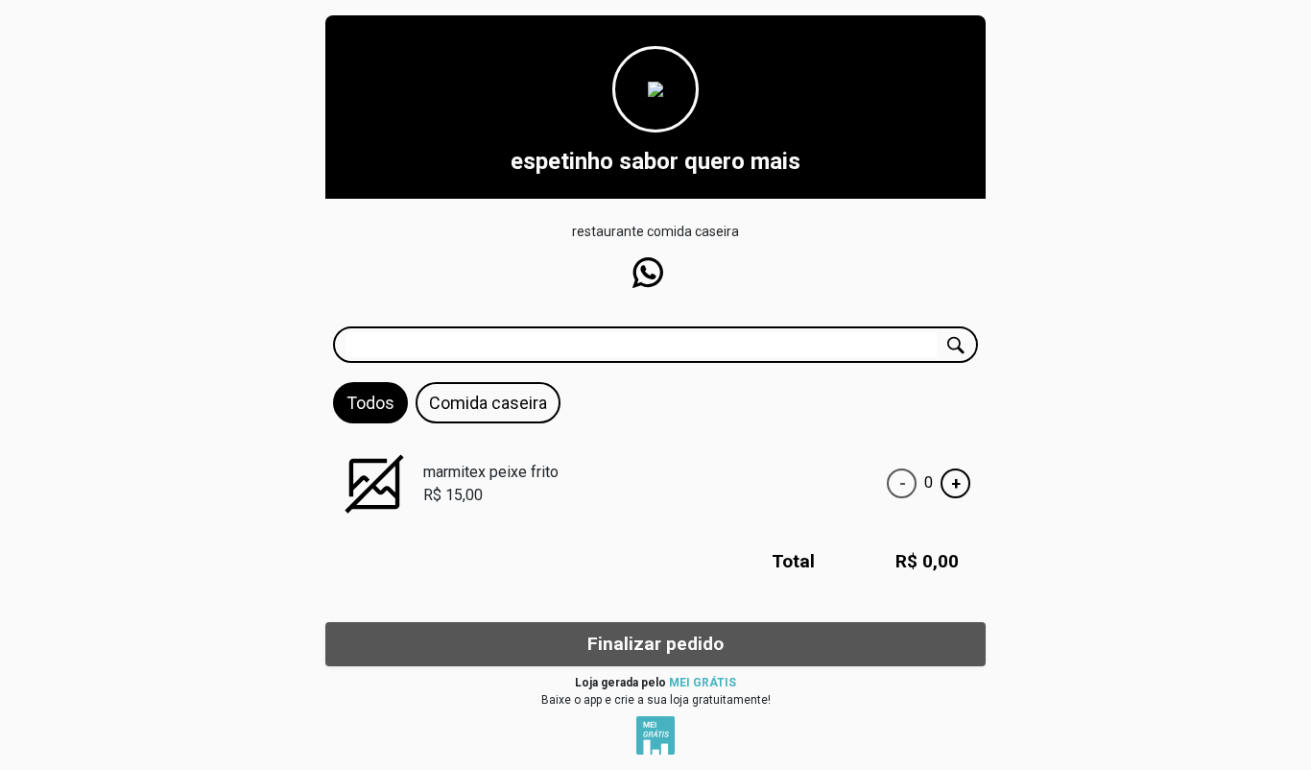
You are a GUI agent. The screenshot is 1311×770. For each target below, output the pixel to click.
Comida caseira (488, 403)
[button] (647, 272)
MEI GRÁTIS (702, 682)
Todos (370, 403)
